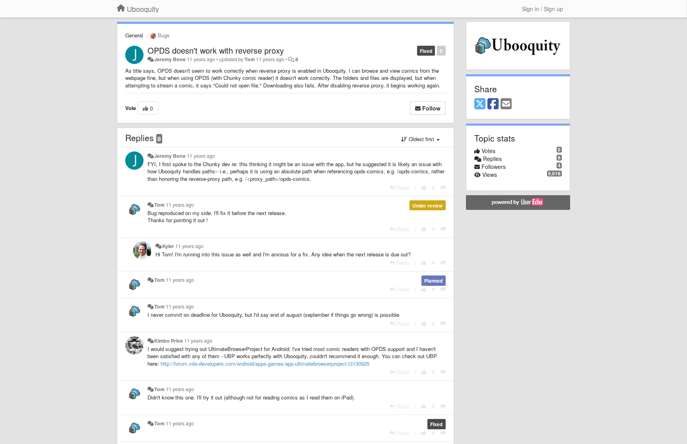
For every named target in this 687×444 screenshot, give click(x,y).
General (134, 35)
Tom (250, 59)
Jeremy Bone (170, 59)
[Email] (506, 104)
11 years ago (201, 155)
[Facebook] (493, 104)
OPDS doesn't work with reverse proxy (215, 50)
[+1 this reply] (423, 187)
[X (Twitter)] (479, 104)
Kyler (168, 246)
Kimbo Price (168, 340)
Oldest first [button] (421, 139)
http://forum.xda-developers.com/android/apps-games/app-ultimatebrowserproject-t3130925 (265, 363)
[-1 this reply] (443, 187)
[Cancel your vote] (433, 187)
